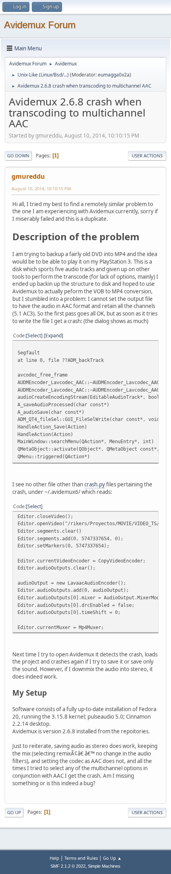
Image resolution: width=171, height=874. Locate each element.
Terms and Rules (81, 858)
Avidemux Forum (40, 24)
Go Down (18, 156)
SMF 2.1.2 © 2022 (68, 866)
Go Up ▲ (112, 858)
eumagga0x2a (114, 74)
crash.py (94, 484)
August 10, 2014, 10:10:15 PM (41, 188)
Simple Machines (104, 866)
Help (54, 858)
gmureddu (28, 176)
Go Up (14, 812)
